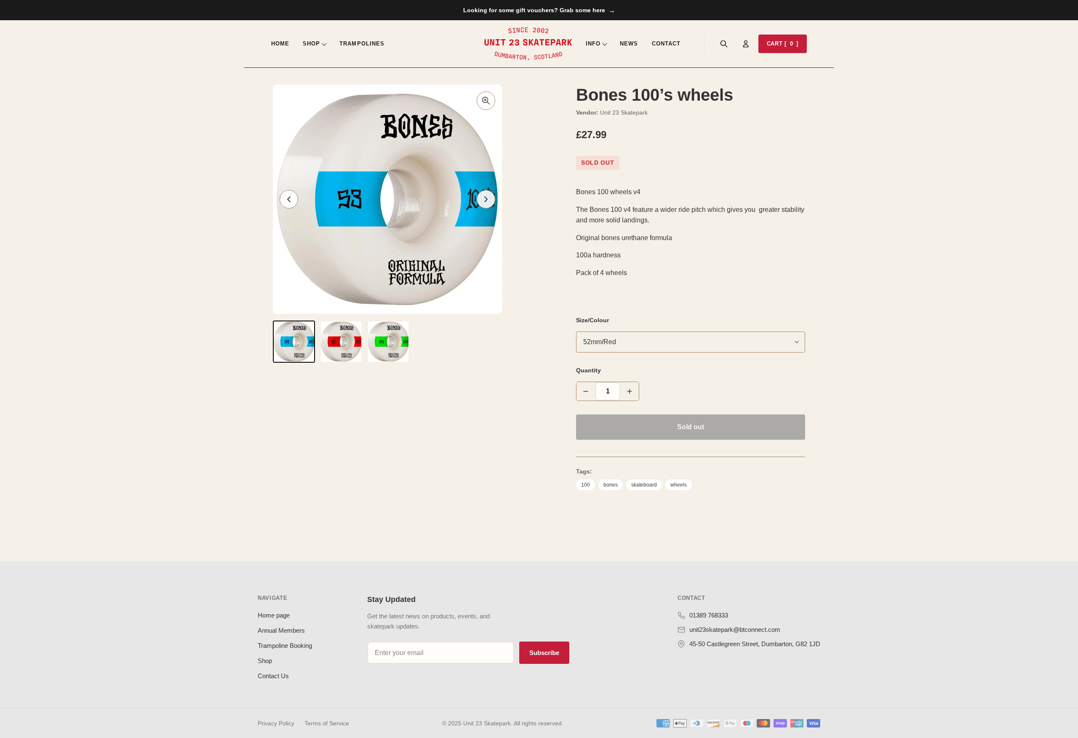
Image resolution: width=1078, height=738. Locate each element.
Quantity (588, 370)
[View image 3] (388, 342)
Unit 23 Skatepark (624, 112)
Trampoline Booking (285, 645)
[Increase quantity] (629, 391)
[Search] (724, 44)
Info (593, 43)
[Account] (745, 44)
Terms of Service (326, 723)
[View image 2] (341, 342)
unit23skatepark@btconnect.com (734, 629)
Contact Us (273, 675)
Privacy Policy (276, 723)
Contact (666, 43)
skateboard (644, 485)
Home (280, 43)
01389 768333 (708, 615)
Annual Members (281, 630)
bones (610, 485)
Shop (311, 43)
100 (585, 485)
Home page (274, 615)
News (629, 43)
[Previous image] (289, 199)
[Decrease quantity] (585, 391)
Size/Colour (592, 320)
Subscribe (544, 652)
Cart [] (782, 43)
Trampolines (361, 43)
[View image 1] (294, 342)
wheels (678, 485)
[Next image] (486, 199)
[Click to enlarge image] (486, 100)
